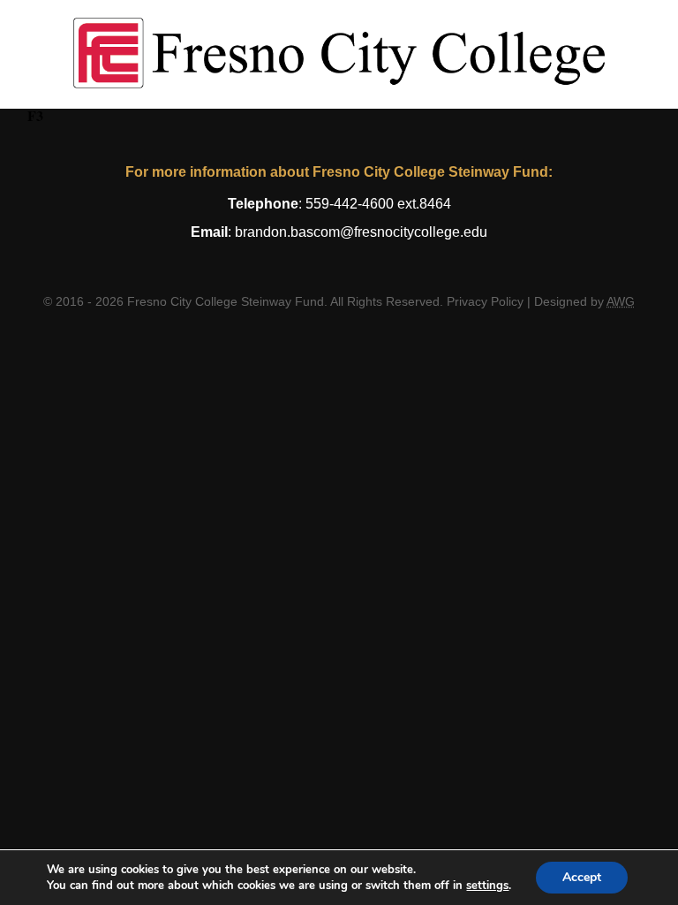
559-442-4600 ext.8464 (378, 203)
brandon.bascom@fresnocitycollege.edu (361, 232)
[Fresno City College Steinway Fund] (339, 54)
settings (487, 886)
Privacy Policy (485, 301)
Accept (581, 877)
